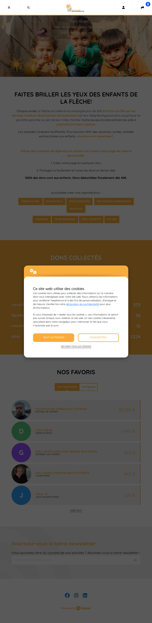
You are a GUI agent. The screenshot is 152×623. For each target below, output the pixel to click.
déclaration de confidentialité (82, 304)
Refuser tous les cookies (76, 346)
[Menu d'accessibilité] (148, 4)
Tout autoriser (53, 337)
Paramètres (98, 337)
